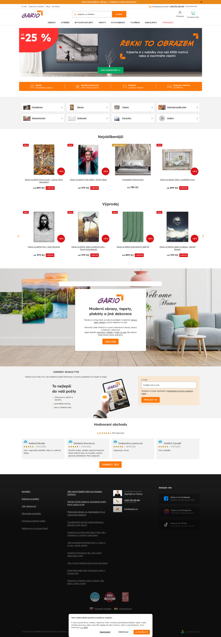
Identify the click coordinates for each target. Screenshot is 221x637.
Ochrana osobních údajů (33, 521)
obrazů (134, 320)
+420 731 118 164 (132, 500)
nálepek (109, 332)
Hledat (119, 14)
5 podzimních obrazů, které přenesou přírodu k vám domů (85, 523)
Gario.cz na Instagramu (182, 511)
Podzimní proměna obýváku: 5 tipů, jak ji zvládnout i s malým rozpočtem (86, 534)
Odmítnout (123, 632)
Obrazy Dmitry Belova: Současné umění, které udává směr (86, 503)
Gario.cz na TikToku (182, 524)
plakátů (102, 322)
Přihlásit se (150, 400)
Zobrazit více (110, 464)
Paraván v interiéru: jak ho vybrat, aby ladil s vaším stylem (85, 582)
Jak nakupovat (29, 506)
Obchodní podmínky (31, 513)
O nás (24, 6)
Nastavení (105, 632)
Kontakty (56, 6)
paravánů (101, 332)
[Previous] (18, 236)
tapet (96, 322)
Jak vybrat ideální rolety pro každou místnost (84, 493)
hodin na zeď (120, 332)
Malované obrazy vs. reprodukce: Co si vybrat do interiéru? (86, 513)
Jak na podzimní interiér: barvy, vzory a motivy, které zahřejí (86, 544)
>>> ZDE (84, 627)
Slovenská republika (103, 609)
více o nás (110, 341)
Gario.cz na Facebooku (182, 498)
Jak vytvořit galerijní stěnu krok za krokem (87, 563)
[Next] (203, 236)
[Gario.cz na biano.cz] (125, 598)
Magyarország (125, 609)
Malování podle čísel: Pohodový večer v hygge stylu (86, 572)
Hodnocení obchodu (110, 424)
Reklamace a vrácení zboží (35, 528)
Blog (48, 6)
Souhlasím (143, 632)
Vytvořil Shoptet (192, 631)
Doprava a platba (36, 6)
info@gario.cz (131, 509)
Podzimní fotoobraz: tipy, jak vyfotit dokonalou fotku (84, 554)
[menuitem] (51, 22)
